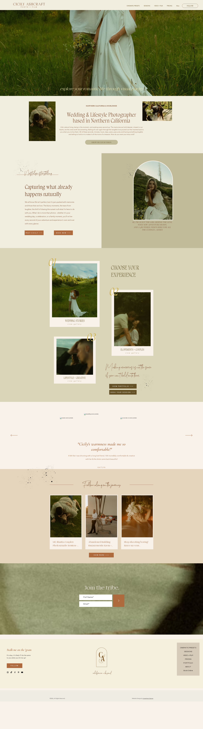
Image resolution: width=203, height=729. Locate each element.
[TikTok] (11, 672)
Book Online (188, 670)
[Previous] (14, 435)
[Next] (188, 435)
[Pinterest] (18, 672)
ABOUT (188, 667)
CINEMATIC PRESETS (188, 648)
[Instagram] (8, 672)
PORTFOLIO (188, 663)
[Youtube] (22, 672)
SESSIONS (188, 651)
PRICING (188, 659)
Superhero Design (148, 698)
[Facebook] (15, 672)
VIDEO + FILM (188, 655)
